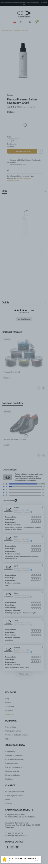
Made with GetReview (35, 861)
